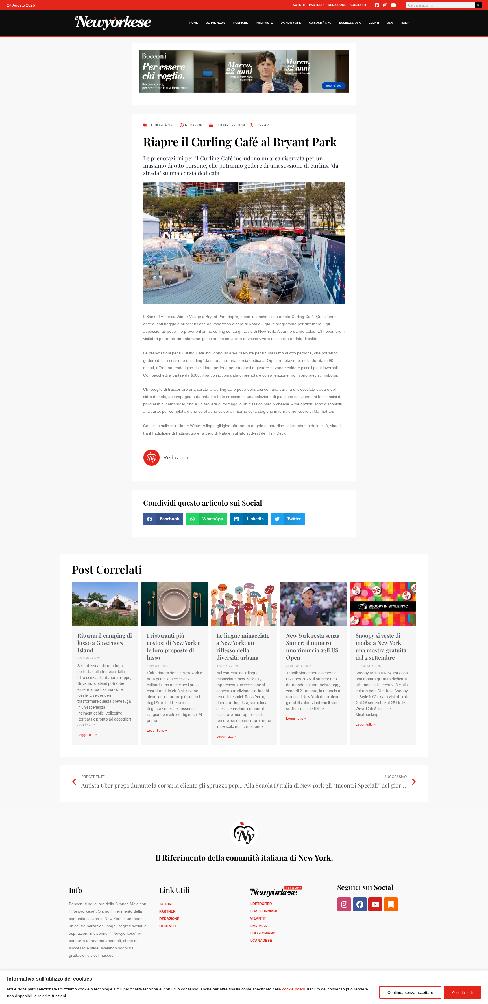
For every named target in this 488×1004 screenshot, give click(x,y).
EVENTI (374, 22)
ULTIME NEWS (215, 22)
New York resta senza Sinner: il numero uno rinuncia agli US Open (312, 646)
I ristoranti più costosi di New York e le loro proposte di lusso (174, 646)
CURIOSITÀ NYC (320, 22)
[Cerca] (478, 5)
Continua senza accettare (410, 992)
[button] (163, 519)
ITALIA (405, 22)
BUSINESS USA (350, 22)
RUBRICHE (240, 22)
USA (390, 22)
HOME (193, 22)
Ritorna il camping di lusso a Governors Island (104, 642)
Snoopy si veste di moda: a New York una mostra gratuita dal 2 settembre (381, 646)
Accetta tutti (462, 992)
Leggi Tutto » (87, 735)
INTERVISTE (264, 22)
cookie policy (293, 989)
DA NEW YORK (291, 22)
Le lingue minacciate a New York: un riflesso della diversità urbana (242, 646)
